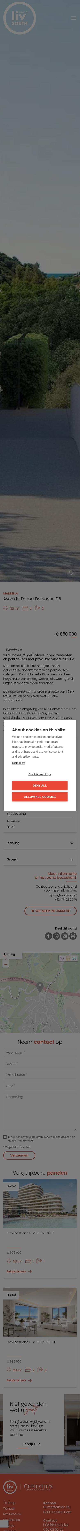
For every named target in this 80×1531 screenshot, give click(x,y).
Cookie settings (40, 774)
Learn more (18, 762)
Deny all (40, 785)
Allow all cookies (40, 796)
